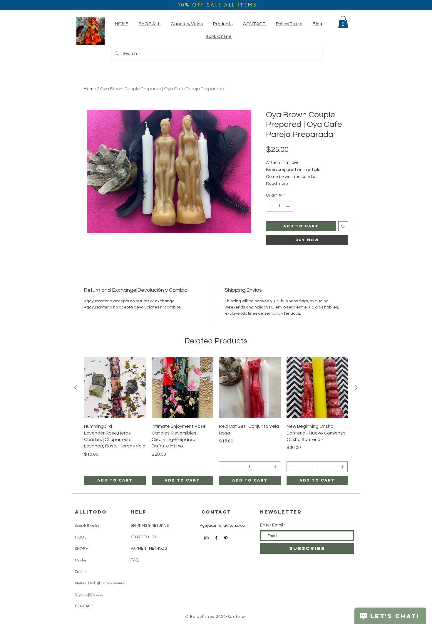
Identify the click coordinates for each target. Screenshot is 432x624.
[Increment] (288, 206)
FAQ (134, 560)
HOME (81, 537)
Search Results (87, 526)
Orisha (80, 560)
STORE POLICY (144, 537)
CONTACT (84, 606)
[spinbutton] (279, 206)
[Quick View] (115, 388)
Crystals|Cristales (89, 594)
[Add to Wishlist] (343, 226)
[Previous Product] (75, 387)
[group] (216, 421)
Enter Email (271, 525)
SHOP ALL (84, 548)
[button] (187, 24)
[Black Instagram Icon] (206, 538)
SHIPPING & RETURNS (150, 526)
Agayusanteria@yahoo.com (223, 526)
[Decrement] (270, 206)
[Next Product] (356, 387)
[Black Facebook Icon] (216, 538)
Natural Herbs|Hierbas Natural (100, 583)
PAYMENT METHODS (149, 548)
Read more (277, 184)
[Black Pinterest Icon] (226, 538)
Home (90, 88)
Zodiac (80, 571)
